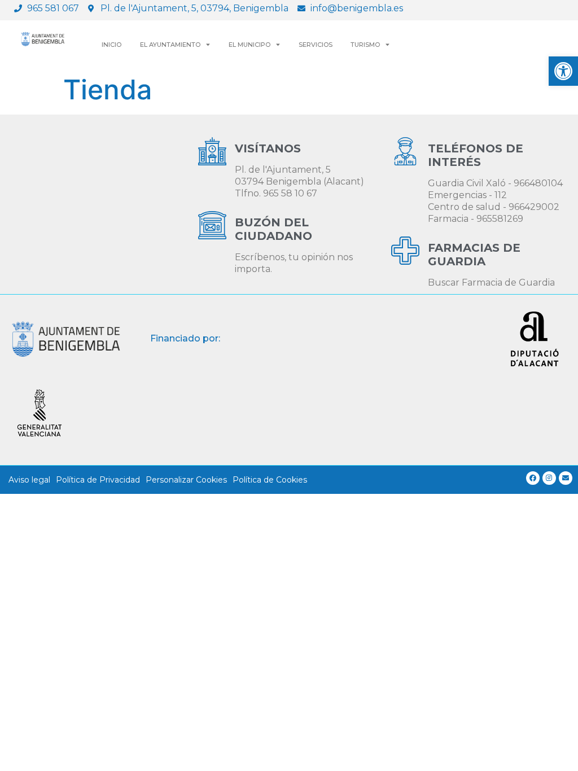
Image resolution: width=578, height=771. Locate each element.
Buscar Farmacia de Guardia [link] (491, 282)
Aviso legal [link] (29, 480)
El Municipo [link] (249, 45)
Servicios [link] (315, 45)
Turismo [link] (365, 45)
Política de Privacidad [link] (98, 480)
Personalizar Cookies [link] (186, 480)
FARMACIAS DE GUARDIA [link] (474, 254)
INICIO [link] (111, 45)
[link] (563, 71)
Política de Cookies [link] (270, 480)
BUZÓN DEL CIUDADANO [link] (273, 229)
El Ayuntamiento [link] (170, 45)
